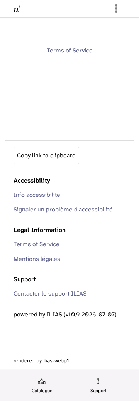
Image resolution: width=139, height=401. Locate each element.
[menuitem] (41, 385)
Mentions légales (37, 259)
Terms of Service (70, 50)
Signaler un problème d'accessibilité (63, 209)
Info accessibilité (37, 195)
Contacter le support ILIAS (50, 293)
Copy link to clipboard (46, 155)
